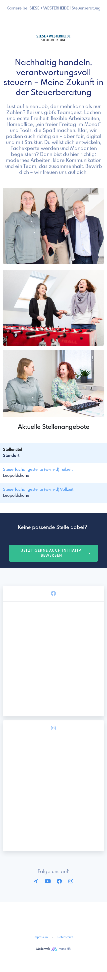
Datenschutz (65, 937)
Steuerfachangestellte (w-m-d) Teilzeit (38, 470)
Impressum (41, 937)
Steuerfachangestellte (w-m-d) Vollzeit (38, 489)
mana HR (65, 949)
